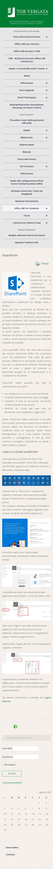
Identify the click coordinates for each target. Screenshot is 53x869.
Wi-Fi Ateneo (34, 166)
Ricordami (9, 764)
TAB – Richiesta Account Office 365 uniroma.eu (26, 60)
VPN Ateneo (34, 83)
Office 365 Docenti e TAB (27, 51)
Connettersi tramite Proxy (30, 223)
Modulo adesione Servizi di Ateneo (27, 235)
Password (7, 756)
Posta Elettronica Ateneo (30, 37)
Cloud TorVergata (32, 97)
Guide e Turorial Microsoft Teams (28, 69)
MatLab (27, 152)
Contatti (10, 854)
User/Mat (7, 748)
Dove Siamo (12, 847)
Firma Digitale (33, 90)
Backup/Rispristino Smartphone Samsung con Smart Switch (27, 106)
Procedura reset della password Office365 (27, 121)
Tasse (36, 216)
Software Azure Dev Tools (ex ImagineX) (27, 192)
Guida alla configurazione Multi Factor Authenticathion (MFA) (26, 182)
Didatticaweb (27, 144)
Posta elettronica (26, 159)
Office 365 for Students (31, 208)
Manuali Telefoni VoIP (26, 242)
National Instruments (26, 201)
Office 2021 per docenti (27, 44)
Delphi (35, 130)
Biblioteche (34, 137)
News (27, 75)
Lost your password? (12, 782)
